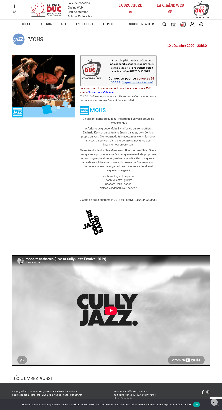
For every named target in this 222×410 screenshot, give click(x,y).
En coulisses (86, 24)
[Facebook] (14, 6)
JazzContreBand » (146, 200)
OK (196, 404)
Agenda (46, 24)
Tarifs (64, 24)
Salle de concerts (78, 3)
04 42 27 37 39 (125, 398)
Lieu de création (77, 12)
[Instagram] (14, 12)
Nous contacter (141, 24)
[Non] (217, 404)
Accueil (27, 24)
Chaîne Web (75, 7)
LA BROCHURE (130, 5)
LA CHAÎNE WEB (170, 5)
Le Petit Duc (112, 24)
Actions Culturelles (79, 16)
